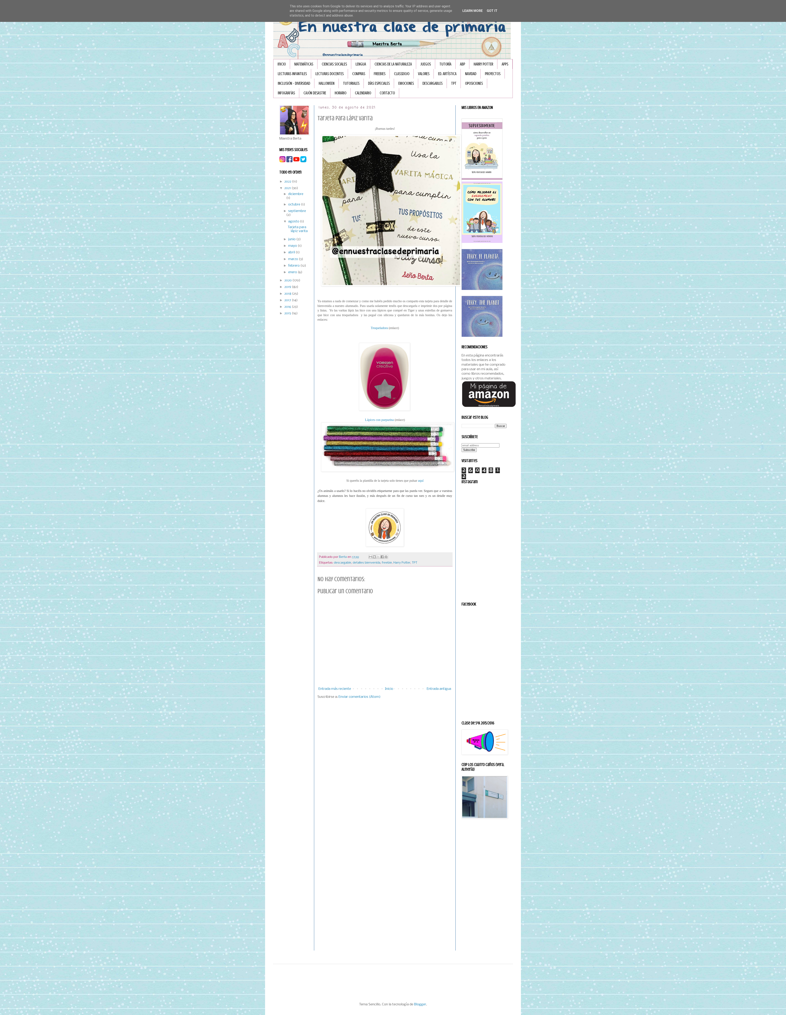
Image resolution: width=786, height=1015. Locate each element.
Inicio (282, 64)
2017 (288, 300)
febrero (294, 266)
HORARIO (340, 93)
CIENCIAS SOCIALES (334, 64)
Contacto (387, 93)
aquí (420, 480)
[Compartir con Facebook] (382, 557)
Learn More (472, 11)
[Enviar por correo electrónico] (370, 557)
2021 (288, 188)
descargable (342, 562)
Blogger (420, 1004)
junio (292, 239)
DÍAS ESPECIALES (379, 83)
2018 (288, 294)
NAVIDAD (470, 73)
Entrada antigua (439, 689)
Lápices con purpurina (379, 420)
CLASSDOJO (401, 73)
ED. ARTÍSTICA (447, 73)
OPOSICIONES (474, 83)
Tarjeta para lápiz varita (298, 229)
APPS (505, 64)
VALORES (423, 73)
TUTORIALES (351, 83)
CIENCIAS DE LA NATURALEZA (393, 64)
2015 (288, 313)
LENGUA (361, 64)
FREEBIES (379, 73)
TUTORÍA (445, 64)
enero (293, 272)
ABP (462, 64)
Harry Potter (401, 562)
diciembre (295, 194)
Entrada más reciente (334, 689)
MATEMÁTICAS (303, 64)
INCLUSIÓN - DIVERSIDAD (294, 83)
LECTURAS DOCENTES (329, 73)
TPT (453, 83)
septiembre (297, 211)
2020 (288, 280)
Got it (492, 11)
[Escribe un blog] (374, 557)
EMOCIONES (406, 83)
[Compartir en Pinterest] (386, 557)
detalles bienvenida (366, 562)
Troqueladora (379, 328)
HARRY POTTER (483, 64)
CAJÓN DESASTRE (315, 93)
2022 (288, 182)
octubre (294, 204)
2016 (288, 307)
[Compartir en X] (378, 557)
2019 (288, 287)
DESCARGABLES (432, 83)
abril (292, 252)
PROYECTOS (492, 73)
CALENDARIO (363, 93)
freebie (387, 562)
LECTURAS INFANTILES (292, 73)
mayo (293, 246)
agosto (294, 221)
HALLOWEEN (326, 83)
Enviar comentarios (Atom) (360, 697)
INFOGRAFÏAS (286, 93)
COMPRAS (358, 73)
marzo (293, 259)
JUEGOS (425, 64)
